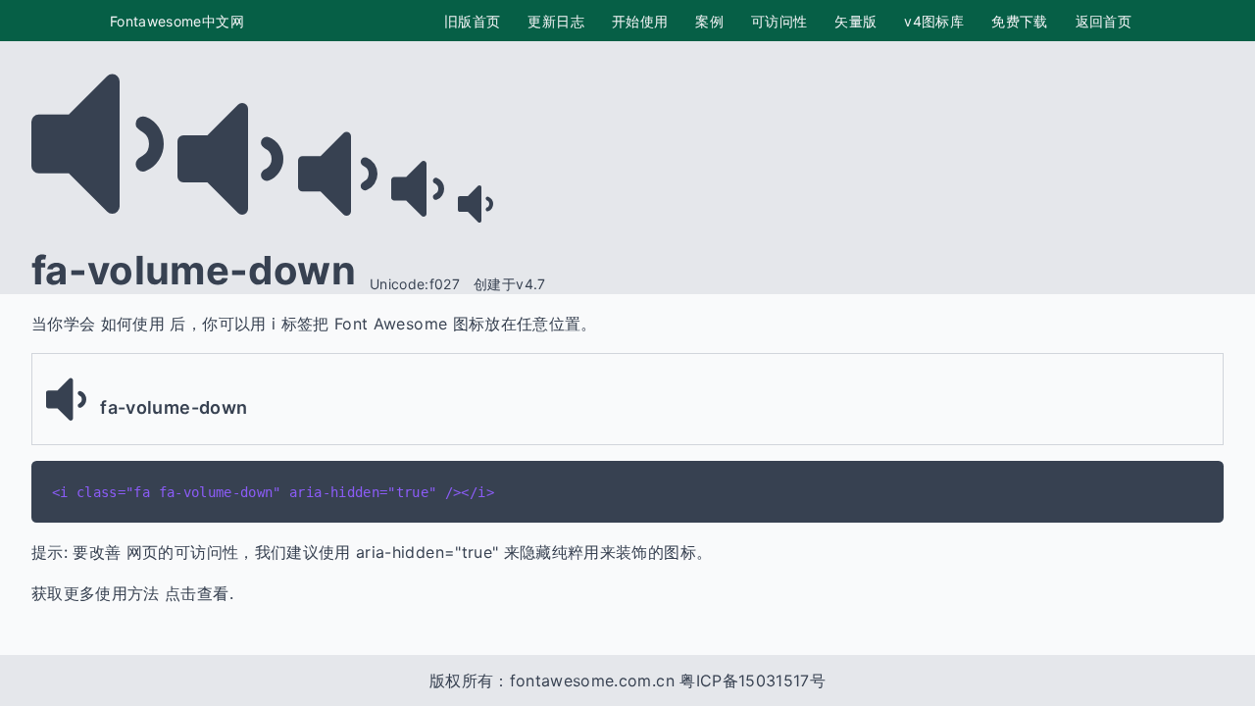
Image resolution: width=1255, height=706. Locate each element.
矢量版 (855, 21)
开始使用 (640, 21)
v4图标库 (934, 21)
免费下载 (1019, 21)
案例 (709, 21)
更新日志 (555, 21)
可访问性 (779, 21)
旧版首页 (472, 21)
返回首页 (1103, 21)
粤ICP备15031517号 (752, 680)
